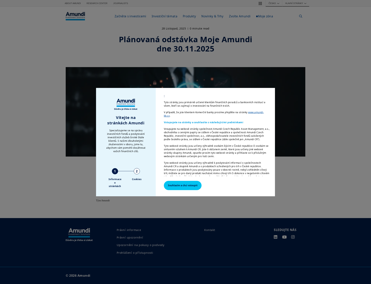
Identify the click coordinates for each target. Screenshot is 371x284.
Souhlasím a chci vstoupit (182, 185)
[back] (360, 161)
